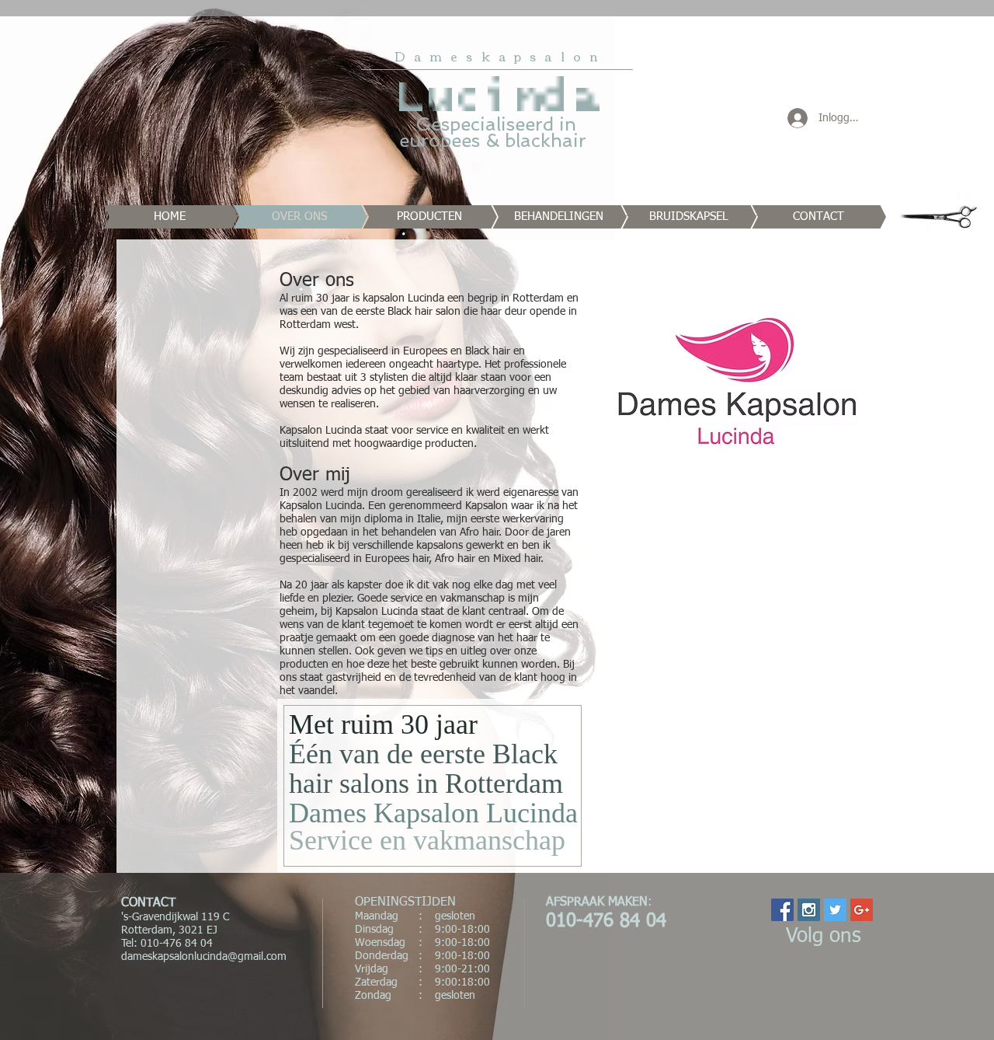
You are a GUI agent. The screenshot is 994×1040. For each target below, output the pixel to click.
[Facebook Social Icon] (782, 910)
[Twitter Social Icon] (835, 910)
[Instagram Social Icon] (809, 910)
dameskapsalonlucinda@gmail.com (204, 956)
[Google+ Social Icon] (861, 910)
